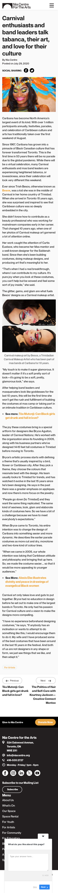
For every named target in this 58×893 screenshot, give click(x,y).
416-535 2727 (15, 760)
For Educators (11, 838)
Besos (6, 190)
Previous (14, 680)
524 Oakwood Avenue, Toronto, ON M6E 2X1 (20, 746)
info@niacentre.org (18, 755)
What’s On (8, 805)
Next (43, 680)
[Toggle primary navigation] (52, 5)
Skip (35, 887)
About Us (8, 800)
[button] (45, 722)
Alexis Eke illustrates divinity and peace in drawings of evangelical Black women (26, 581)
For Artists (9, 667)
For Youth (8, 821)
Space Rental (10, 816)
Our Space (8, 811)
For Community (11, 832)
